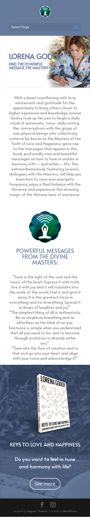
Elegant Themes (37, 511)
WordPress (70, 511)
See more (45, 484)
